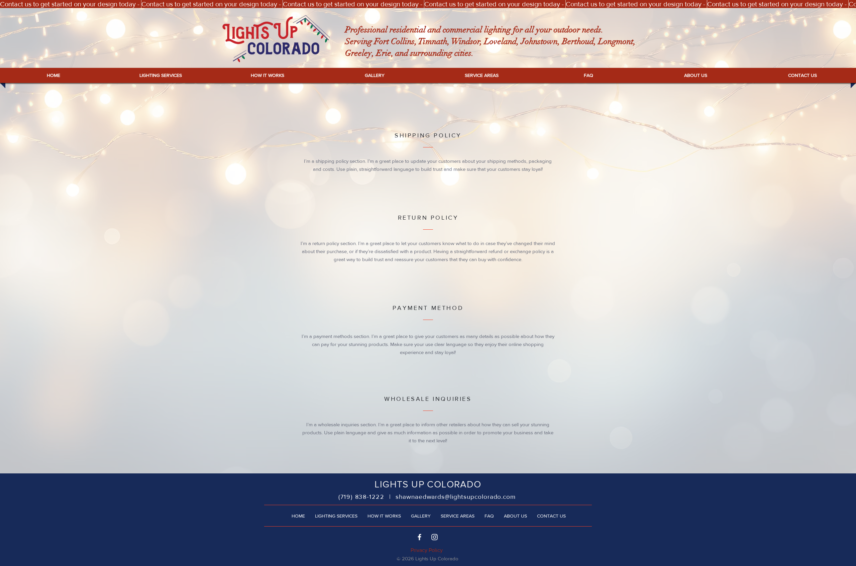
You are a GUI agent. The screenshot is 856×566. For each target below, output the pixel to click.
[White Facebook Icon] (419, 537)
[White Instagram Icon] (434, 537)
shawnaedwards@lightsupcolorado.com (456, 496)
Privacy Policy (427, 550)
